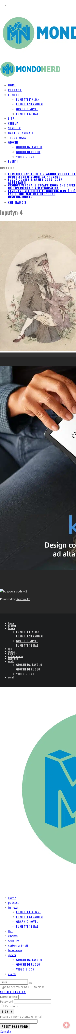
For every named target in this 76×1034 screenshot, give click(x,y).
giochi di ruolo (28, 152)
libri (10, 648)
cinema (11, 651)
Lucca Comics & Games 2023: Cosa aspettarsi (35, 180)
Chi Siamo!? (17, 202)
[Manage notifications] (66, 1025)
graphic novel (27, 109)
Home (11, 623)
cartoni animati (15, 656)
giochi (13, 142)
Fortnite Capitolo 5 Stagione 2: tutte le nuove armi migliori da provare (42, 175)
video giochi (25, 156)
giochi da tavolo (29, 147)
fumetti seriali (28, 114)
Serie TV (12, 653)
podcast (12, 625)
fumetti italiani (28, 99)
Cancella (5, 1031)
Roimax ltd (23, 599)
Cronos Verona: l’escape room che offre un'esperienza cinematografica (42, 186)
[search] (30, 983)
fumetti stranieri (29, 104)
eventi (13, 161)
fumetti (14, 95)
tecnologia (13, 658)
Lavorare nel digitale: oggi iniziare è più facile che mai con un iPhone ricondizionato (42, 194)
